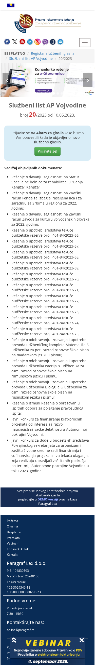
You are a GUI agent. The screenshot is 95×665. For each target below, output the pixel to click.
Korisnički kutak (18, 549)
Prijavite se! (47, 151)
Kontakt (12, 554)
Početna (12, 521)
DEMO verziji (47, 499)
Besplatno (14, 532)
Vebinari (12, 543)
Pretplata (13, 538)
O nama (12, 526)
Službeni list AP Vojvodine (31, 58)
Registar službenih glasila (52, 53)
